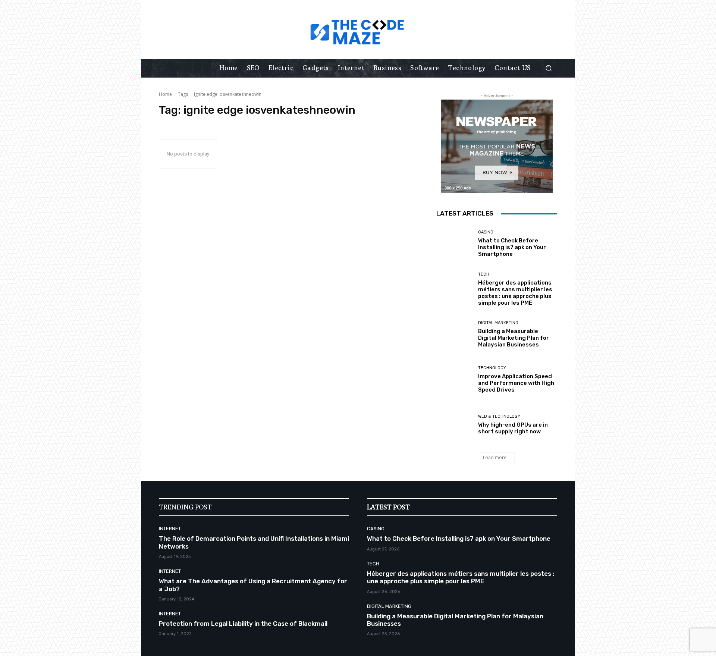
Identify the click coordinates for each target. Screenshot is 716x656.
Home (165, 94)
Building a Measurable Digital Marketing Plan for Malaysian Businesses (513, 338)
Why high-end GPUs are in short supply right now (513, 428)
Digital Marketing (498, 323)
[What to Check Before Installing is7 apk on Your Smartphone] (454, 244)
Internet (170, 528)
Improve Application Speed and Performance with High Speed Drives (516, 383)
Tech (483, 274)
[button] (548, 68)
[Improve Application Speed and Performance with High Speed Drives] (454, 379)
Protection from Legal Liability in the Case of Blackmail (243, 623)
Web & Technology (499, 416)
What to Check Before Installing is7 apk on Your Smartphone (512, 247)
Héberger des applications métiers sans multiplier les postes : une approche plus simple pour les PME (515, 292)
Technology (492, 368)
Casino (485, 232)
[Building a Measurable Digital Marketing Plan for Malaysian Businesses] (454, 334)
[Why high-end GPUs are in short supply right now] (454, 425)
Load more (494, 457)
